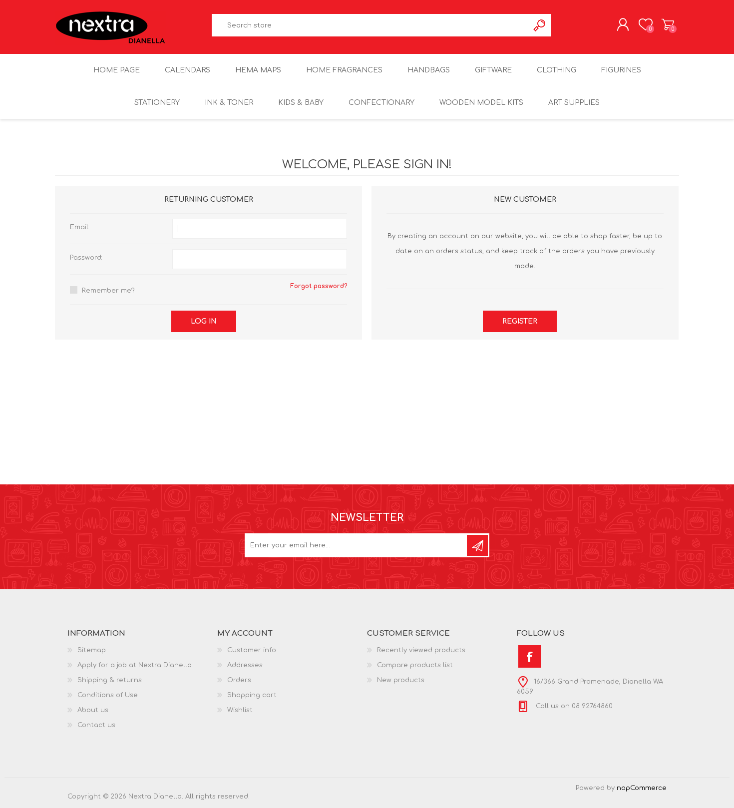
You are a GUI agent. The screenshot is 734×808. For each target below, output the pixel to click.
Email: (79, 227)
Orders (239, 680)
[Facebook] (529, 656)
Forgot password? (318, 286)
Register (519, 321)
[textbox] (370, 25)
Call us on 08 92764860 (573, 706)
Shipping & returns (109, 680)
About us (92, 710)
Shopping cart (668, 24)
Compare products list (415, 665)
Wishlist (240, 710)
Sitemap (91, 650)
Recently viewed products (421, 650)
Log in (204, 321)
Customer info (251, 650)
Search (540, 25)
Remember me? (108, 290)
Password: (86, 257)
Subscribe (477, 545)
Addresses (245, 665)
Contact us (96, 725)
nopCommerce (642, 788)
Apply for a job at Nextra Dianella (134, 665)
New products (400, 680)
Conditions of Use (107, 695)
